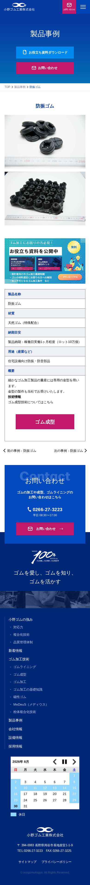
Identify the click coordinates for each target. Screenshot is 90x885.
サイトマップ (27, 862)
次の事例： (68, 450)
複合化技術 (21, 634)
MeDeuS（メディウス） (31, 704)
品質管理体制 (23, 642)
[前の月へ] (55, 762)
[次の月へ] (74, 762)
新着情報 (15, 651)
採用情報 (15, 746)
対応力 (18, 627)
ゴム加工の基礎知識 (27, 689)
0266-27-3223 (48, 509)
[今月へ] (64, 762)
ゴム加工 (19, 682)
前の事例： (21, 450)
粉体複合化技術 (24, 712)
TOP (7, 87)
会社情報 (15, 729)
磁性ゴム (19, 697)
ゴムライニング (24, 667)
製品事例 (19, 87)
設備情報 (15, 737)
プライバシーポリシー (57, 862)
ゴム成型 (45, 421)
